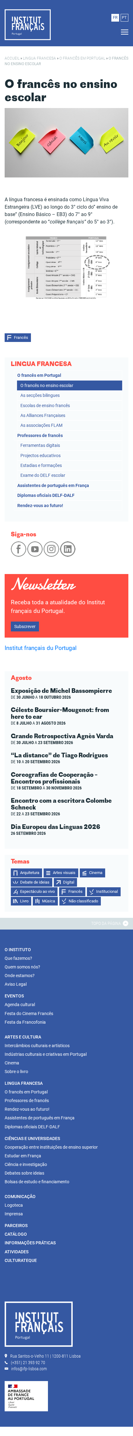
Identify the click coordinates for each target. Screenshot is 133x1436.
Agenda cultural (20, 1004)
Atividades (16, 1251)
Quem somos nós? (22, 966)
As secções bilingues (40, 395)
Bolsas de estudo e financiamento (37, 1181)
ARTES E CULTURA (23, 1036)
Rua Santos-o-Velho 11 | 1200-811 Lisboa (45, 1356)
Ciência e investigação (26, 1164)
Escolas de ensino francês (45, 405)
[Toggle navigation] (122, 32)
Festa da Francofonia (25, 1022)
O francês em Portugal (82, 58)
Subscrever (25, 626)
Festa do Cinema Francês (29, 1013)
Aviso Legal (16, 984)
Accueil (12, 58)
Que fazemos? (18, 958)
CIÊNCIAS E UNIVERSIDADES (32, 1138)
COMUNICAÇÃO (20, 1196)
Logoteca (14, 1205)
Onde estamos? (20, 975)
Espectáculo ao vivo (37, 891)
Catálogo (16, 1234)
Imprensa (14, 1213)
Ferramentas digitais (40, 445)
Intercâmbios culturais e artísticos (37, 1045)
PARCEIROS (16, 1225)
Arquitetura (29, 872)
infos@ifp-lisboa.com (29, 1368)
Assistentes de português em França (53, 485)
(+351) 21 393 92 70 (28, 1362)
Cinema (95, 872)
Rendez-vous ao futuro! (40, 505)
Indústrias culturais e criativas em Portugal (46, 1054)
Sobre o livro (16, 1071)
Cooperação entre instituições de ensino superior (51, 1147)
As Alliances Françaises (42, 415)
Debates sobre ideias (24, 1173)
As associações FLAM (41, 425)
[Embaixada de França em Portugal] (26, 1395)
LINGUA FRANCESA (39, 58)
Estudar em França (23, 1155)
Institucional (107, 891)
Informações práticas (30, 1242)
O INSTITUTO (18, 949)
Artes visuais (64, 872)
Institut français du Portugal (41, 648)
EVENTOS (14, 995)
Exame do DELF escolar (42, 475)
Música (48, 901)
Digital (68, 882)
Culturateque (21, 1260)
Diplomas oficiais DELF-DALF (46, 495)
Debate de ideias (34, 882)
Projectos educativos (40, 455)
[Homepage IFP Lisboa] (39, 1325)
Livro (24, 901)
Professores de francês (40, 435)
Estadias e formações (41, 465)
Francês (21, 337)
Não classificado (83, 901)
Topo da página (106, 923)
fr (115, 17)
